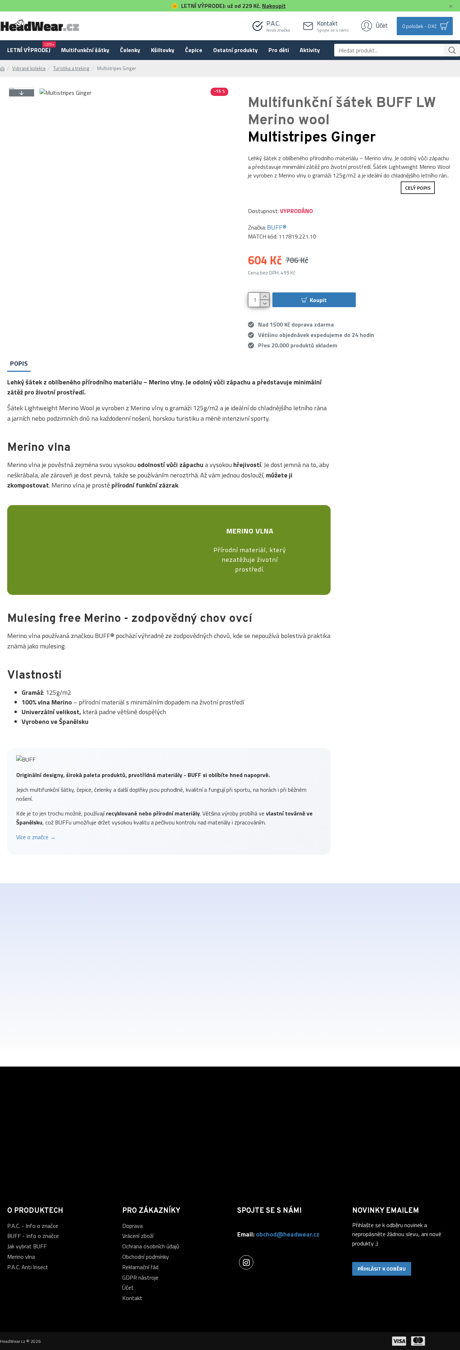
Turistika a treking (71, 68)
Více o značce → (36, 837)
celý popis (418, 187)
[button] (21, 92)
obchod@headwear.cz (287, 1234)
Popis (19, 363)
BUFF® (276, 227)
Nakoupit (274, 5)
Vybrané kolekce (29, 68)
